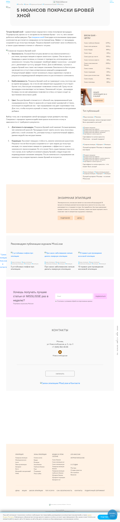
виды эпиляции (16, 262)
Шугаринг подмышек (58, 478)
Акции (117, 334)
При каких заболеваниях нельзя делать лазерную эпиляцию (59, 268)
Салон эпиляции (88, 172)
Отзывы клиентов (76, 470)
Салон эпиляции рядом (101, 172)
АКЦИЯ (100, 94)
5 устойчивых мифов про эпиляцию (22, 268)
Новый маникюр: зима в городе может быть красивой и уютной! (97, 121)
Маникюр (97, 117)
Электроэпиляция (21, 465)
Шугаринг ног (56, 480)
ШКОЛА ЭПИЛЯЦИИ (36, 490)
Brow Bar (20, 4)
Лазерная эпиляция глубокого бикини (58, 472)
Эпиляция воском (20, 460)
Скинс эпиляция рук (58, 464)
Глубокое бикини (39, 467)
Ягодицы (36, 462)
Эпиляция (107, 144)
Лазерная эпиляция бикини (58, 468)
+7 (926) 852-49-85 (60, 347)
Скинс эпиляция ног (58, 462)
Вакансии (73, 475)
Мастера (73, 468)
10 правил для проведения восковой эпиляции (90, 268)
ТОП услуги (49, 490)
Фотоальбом (75, 473)
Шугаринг (99, 144)
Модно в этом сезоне (57, 455)
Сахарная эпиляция (89, 144)
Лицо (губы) (37, 474)
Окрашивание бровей (50, 4)
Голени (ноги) (38, 458)
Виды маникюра (88, 117)
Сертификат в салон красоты (92, 134)
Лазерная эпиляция (21, 458)
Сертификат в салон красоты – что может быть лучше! (96, 165)
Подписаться (100, 296)
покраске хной (38, 37)
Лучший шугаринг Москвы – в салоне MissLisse (96, 177)
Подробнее (99, 100)
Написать (60, 374)
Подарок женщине (89, 128)
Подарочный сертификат (91, 129)
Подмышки (37, 471)
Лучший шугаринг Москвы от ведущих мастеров (97, 148)
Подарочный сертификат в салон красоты (96, 131)
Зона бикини (38, 465)
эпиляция (27, 264)
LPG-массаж (75, 454)
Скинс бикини (56, 460)
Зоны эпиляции (40, 454)
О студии (117, 340)
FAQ (117, 354)
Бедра (36, 460)
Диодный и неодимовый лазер (23, 472)
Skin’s (17, 469)
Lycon (17, 462)
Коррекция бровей (35, 4)
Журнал (117, 328)
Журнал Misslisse (77, 458)
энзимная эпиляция (17, 264)
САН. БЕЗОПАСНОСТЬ (64, 490)
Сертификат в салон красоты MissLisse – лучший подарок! (94, 138)
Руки (35, 469)
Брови (26, 4)
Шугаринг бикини (57, 475)
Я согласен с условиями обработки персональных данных (74, 301)
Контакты (117, 348)
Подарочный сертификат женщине (94, 132)
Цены (79, 218)
